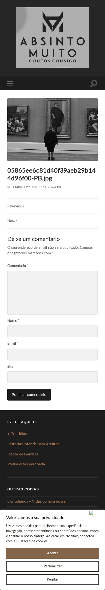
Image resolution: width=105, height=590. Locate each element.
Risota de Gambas (22, 454)
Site (10, 366)
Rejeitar (52, 579)
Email (13, 343)
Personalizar (53, 566)
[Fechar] (96, 513)
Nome (13, 321)
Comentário (18, 266)
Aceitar (52, 553)
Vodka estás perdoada (26, 464)
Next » (12, 220)
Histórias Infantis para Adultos (33, 444)
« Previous (15, 206)
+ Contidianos (19, 434)
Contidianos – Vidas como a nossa (36, 501)
